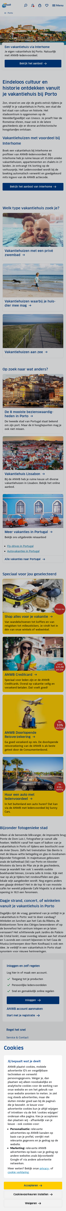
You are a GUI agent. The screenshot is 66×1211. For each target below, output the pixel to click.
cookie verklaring (18, 1172)
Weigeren (31, 1203)
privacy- (45, 1168)
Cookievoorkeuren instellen (30, 1194)
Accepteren (31, 1185)
